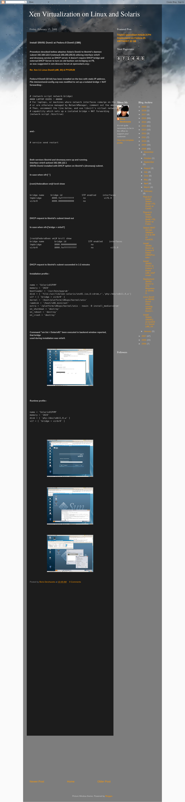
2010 (144, 141)
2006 (144, 340)
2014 (144, 126)
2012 (144, 133)
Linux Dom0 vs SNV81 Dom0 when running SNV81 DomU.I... (148, 304)
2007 (144, 336)
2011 (144, 137)
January (148, 331)
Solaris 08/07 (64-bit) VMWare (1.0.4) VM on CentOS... (149, 234)
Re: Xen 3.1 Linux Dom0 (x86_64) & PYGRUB (52, 70)
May (146, 180)
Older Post (104, 781)
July (146, 172)
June (146, 176)
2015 (144, 122)
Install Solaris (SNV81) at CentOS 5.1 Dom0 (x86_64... (149, 321)
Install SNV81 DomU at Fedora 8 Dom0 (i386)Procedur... (149, 250)
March (147, 187)
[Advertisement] (70, 758)
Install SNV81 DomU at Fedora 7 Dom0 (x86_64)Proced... (149, 268)
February (148, 191)
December (148, 152)
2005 (144, 344)
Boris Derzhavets (125, 120)
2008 (144, 149)
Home (71, 781)
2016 (144, 118)
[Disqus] (70, 621)
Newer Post (37, 781)
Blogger (108, 796)
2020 (144, 107)
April (146, 183)
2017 (144, 114)
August (147, 168)
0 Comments (75, 582)
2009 (144, 145)
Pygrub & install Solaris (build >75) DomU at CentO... (149, 203)
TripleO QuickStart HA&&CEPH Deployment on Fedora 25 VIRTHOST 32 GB (134, 38)
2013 (144, 130)
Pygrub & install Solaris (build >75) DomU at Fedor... (149, 218)
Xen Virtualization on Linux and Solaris (84, 13)
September (149, 162)
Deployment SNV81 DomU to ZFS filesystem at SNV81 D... (149, 286)
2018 (144, 111)
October (148, 158)
